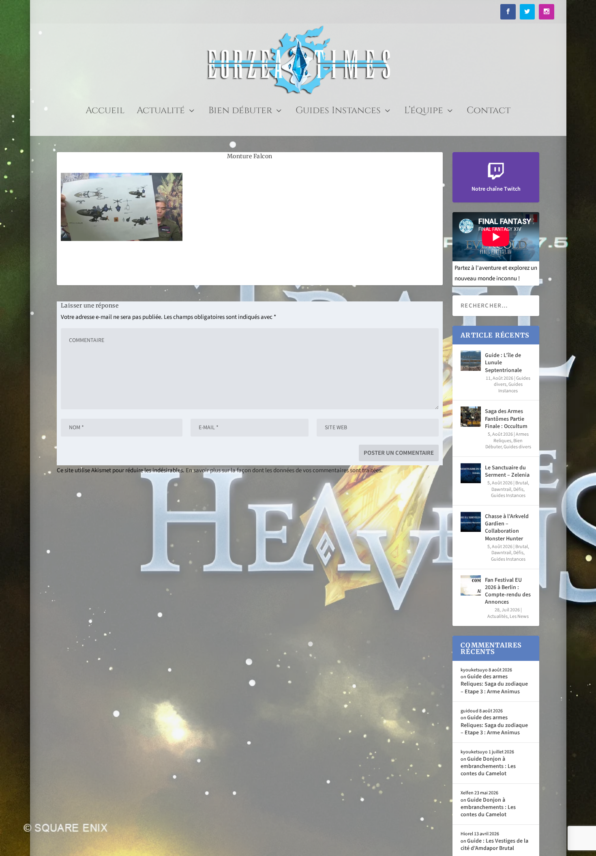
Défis (518, 489)
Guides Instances (338, 112)
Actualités (497, 616)
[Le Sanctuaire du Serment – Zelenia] (471, 473)
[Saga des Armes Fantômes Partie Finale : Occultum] (471, 416)
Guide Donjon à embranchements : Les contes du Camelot (488, 766)
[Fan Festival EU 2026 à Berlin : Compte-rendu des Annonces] (471, 585)
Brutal (521, 483)
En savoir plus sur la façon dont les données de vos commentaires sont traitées (283, 470)
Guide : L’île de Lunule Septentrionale (503, 362)
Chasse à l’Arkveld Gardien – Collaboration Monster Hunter (507, 527)
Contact (488, 112)
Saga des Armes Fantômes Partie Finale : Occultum (506, 418)
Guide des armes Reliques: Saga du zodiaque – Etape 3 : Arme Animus (494, 684)
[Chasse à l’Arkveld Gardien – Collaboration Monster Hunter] (471, 522)
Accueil (105, 112)
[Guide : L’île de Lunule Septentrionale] (471, 361)
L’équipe (423, 112)
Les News (519, 616)
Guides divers (517, 446)
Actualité (161, 112)
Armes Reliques (511, 437)
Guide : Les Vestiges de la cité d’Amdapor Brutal (494, 844)
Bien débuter (240, 112)
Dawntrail (501, 489)
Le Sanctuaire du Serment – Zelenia (507, 471)
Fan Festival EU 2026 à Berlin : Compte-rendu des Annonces (508, 591)
